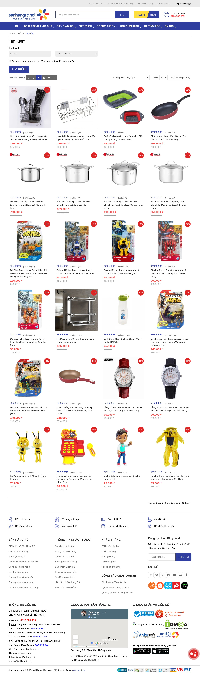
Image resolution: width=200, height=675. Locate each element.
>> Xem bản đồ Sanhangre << (25, 649)
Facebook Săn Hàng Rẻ (23, 657)
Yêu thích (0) (147, 3)
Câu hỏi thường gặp (18, 572)
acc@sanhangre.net (21, 653)
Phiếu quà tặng (109, 551)
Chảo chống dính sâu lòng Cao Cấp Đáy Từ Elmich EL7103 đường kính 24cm (74, 410)
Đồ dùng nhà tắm (23, 526)
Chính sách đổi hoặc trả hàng (23, 587)
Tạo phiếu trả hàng (111, 567)
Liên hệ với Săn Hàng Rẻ (67, 582)
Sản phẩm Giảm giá (65, 567)
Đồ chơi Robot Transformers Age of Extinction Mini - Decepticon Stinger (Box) (168, 273)
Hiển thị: (155, 78)
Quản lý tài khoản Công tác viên (117, 592)
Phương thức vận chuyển (21, 577)
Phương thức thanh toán (21, 582)
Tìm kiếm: (14, 48)
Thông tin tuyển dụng (65, 551)
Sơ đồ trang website (65, 577)
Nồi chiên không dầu (164, 526)
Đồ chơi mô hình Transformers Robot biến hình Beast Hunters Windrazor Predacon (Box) (169, 342)
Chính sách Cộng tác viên (114, 582)
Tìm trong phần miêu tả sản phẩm (58, 61)
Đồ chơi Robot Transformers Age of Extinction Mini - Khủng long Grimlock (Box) (28, 342)
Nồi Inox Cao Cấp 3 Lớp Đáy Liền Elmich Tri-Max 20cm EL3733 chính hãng (27, 204)
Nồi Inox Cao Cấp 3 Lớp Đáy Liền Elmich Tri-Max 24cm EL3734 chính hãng (168, 204)
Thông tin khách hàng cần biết (24, 561)
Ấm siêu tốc (160, 519)
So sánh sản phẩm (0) (180, 78)
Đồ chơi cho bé (22, 519)
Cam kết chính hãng (65, 546)
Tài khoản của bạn (111, 546)
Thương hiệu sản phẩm (66, 572)
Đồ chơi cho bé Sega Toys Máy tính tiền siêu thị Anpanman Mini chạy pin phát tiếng (75, 479)
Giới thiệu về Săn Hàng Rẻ (22, 546)
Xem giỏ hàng (108, 556)
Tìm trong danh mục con (24, 61)
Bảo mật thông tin (17, 556)
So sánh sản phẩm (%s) (122, 3)
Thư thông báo (109, 561)
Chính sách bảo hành (19, 567)
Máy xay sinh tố (69, 526)
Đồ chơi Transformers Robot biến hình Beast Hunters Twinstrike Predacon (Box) (29, 410)
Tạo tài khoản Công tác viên (115, 587)
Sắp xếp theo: (119, 78)
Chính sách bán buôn (65, 556)
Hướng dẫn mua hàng (66, 561)
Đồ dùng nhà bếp (70, 519)
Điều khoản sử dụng (19, 551)
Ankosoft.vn (79, 670)
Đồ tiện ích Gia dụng (118, 526)
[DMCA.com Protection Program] (176, 624)
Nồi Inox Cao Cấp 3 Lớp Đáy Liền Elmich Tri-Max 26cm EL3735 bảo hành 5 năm (123, 204)
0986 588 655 (177, 16)
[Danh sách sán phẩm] (49, 77)
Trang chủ (15, 33)
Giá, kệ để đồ (114, 519)
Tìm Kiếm (29, 33)
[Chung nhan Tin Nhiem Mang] (148, 624)
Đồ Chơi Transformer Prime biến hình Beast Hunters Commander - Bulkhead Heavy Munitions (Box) (29, 273)
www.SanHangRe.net (21, 661)
